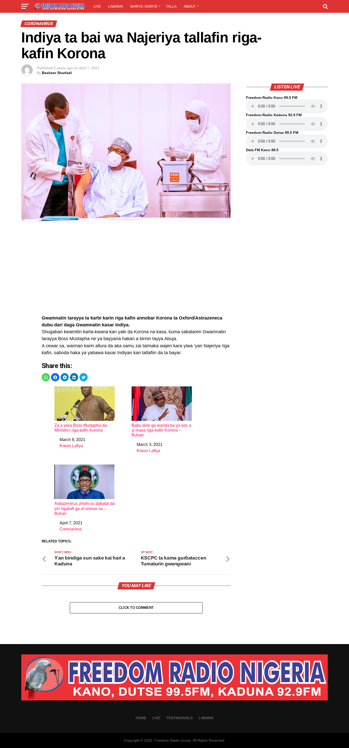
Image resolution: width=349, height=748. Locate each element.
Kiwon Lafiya (71, 446)
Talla (171, 6)
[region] (136, 272)
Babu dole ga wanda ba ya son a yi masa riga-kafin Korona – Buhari (161, 430)
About (190, 6)
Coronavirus (71, 529)
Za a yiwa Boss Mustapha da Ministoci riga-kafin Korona (80, 427)
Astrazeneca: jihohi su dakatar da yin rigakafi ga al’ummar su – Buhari (84, 508)
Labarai (115, 6)
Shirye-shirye (143, 6)
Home (141, 718)
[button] (46, 377)
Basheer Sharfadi (57, 73)
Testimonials (179, 718)
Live (97, 6)
